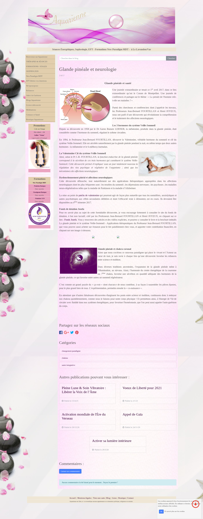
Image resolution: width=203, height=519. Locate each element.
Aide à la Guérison (33, 95)
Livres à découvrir (33, 105)
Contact (130, 498)
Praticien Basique (39, 186)
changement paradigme (71, 351)
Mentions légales (84, 498)
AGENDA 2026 (32, 71)
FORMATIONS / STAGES (36, 66)
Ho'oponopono (32, 86)
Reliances (30, 90)
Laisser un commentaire (70, 471)
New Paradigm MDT (34, 76)
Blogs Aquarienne (33, 100)
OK (161, 511)
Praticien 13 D (39, 198)
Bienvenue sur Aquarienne (36, 57)
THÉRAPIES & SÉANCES (36, 61)
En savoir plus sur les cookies (175, 511)
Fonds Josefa (70, 219)
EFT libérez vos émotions (36, 81)
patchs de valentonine (89, 195)
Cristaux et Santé (33, 115)
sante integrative (68, 365)
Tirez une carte (99, 498)
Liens (114, 498)
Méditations (31, 110)
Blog (108, 498)
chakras (65, 358)
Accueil (72, 498)
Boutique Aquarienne (34, 119)
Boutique (122, 498)
